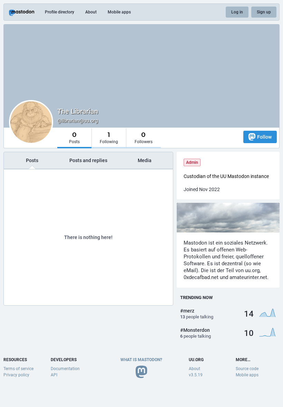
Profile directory (59, 12)
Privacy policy (16, 375)
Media (145, 160)
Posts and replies (88, 160)
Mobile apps (119, 12)
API (54, 375)
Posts (32, 160)
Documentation (65, 368)
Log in (237, 12)
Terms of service (18, 368)
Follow (264, 137)
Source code (247, 368)
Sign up (264, 12)
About (91, 12)
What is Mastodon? (141, 359)
